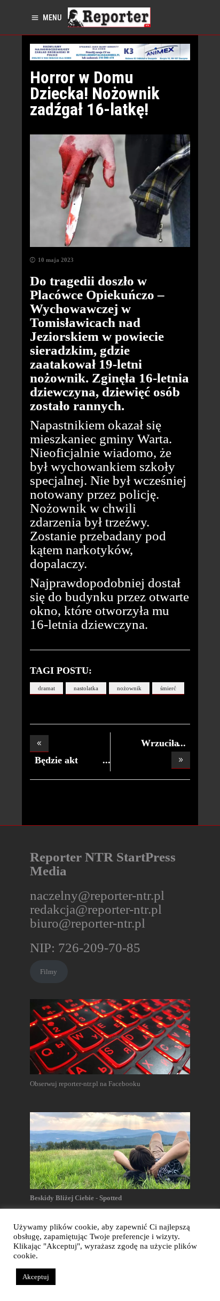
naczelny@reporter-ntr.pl (97, 895)
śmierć (168, 688)
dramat (46, 688)
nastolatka (86, 688)
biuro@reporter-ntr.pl (87, 923)
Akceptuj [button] (35, 1277)
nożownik (129, 688)
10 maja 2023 (56, 260)
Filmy (48, 972)
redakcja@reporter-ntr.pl (96, 909)
